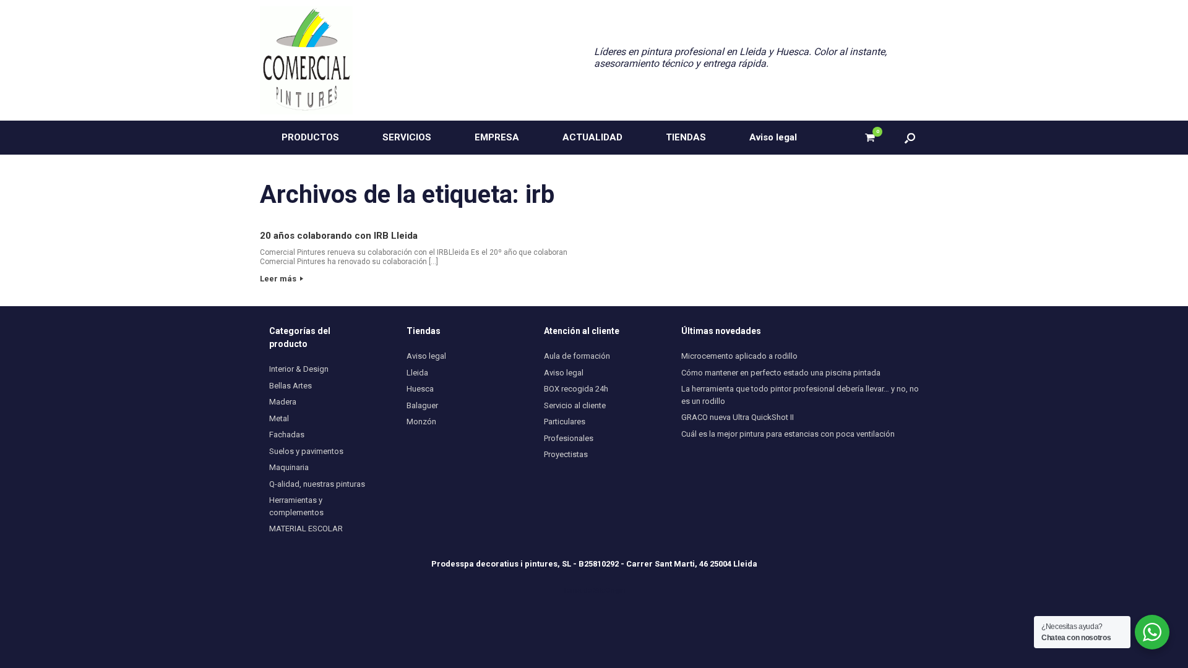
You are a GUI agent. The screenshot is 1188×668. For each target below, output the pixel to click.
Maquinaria (289, 467)
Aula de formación (577, 356)
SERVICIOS (406, 137)
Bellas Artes (290, 385)
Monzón (421, 421)
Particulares (564, 421)
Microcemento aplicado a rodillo (739, 356)
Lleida (417, 372)
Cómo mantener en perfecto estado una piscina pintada (780, 372)
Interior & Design (299, 369)
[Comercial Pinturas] (306, 60)
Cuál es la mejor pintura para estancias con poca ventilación (788, 434)
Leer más (279, 278)
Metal (279, 418)
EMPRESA (497, 137)
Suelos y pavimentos (306, 451)
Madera (282, 401)
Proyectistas (566, 454)
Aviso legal (773, 137)
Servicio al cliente (575, 405)
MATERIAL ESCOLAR (306, 528)
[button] (910, 138)
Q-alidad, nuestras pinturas (317, 484)
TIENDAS (686, 137)
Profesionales (568, 438)
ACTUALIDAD (592, 137)
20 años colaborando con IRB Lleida (339, 235)
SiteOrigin (609, 590)
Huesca (420, 388)
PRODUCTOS (310, 137)
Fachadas (286, 434)
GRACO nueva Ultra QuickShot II (737, 417)
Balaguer (422, 405)
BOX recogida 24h (576, 388)
